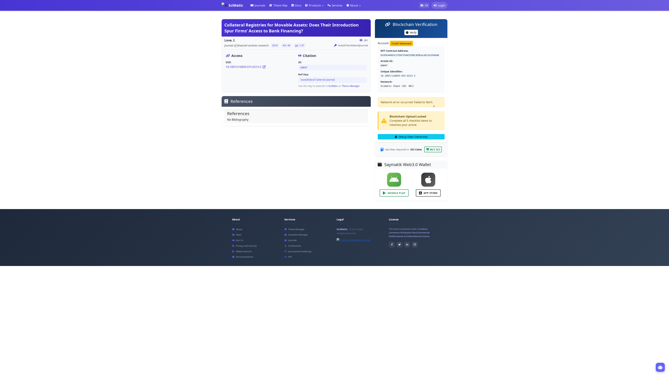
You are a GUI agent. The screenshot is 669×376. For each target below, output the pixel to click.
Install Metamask (401, 43)
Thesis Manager (351, 86)
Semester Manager (298, 234)
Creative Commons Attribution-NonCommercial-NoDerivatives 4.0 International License (409, 232)
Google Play (397, 193)
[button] (314, 5)
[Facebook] (392, 245)
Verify (412, 32)
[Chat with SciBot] (660, 367)
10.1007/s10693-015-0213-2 (244, 67)
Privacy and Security (246, 245)
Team (238, 234)
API (290, 256)
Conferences (294, 245)
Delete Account (244, 251)
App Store (431, 193)
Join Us (239, 240)
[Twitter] (399, 245)
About (239, 229)
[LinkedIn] (407, 245)
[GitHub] (415, 245)
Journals (292, 240)
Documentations (244, 256)
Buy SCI (435, 149)
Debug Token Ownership (413, 136)
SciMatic (333, 86)
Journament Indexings (300, 251)
